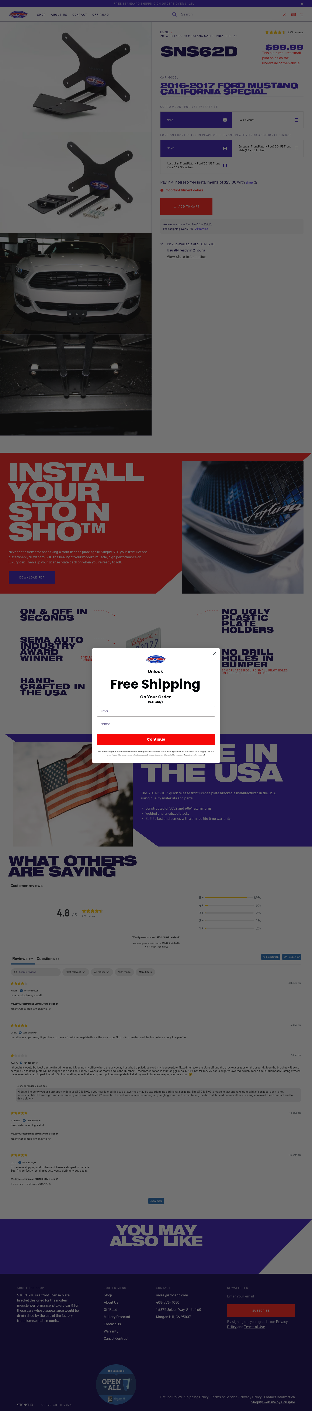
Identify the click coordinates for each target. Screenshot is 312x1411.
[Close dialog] (214, 653)
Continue (156, 739)
